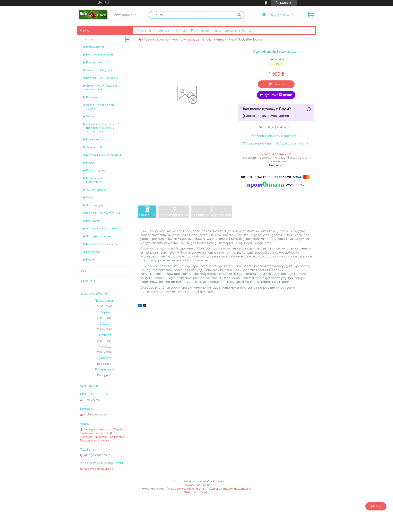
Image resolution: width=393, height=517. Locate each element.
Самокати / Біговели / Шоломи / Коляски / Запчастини (102, 128)
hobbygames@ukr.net (99, 468)
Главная (145, 30)
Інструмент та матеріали (97, 180)
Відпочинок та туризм (103, 213)
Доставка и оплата (233, 30)
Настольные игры (186, 39)
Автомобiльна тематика (104, 228)
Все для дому (95, 170)
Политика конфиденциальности (229, 488)
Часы (90, 116)
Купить (278, 84)
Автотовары (96, 189)
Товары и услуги (156, 39)
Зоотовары (94, 205)
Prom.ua (218, 481)
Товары (163, 30)
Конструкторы (97, 62)
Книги (90, 162)
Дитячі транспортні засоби (101, 107)
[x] (144, 306)
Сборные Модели (99, 70)
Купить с (271, 95)
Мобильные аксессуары (103, 155)
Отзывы (88, 281)
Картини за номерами (103, 78)
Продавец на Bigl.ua (197, 485)
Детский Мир (96, 147)
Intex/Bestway (96, 139)
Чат (379, 506)
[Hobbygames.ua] (93, 14)
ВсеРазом (93, 220)
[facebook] (140, 306)
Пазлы (90, 259)
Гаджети (93, 252)
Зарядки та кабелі (99, 236)
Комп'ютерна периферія (104, 244)
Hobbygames (95, 46)
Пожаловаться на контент (185, 488)
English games (213, 39)
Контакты (200, 30)
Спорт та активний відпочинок (101, 87)
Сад (89, 197)
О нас (181, 30)
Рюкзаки (92, 97)
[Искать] (239, 15)
